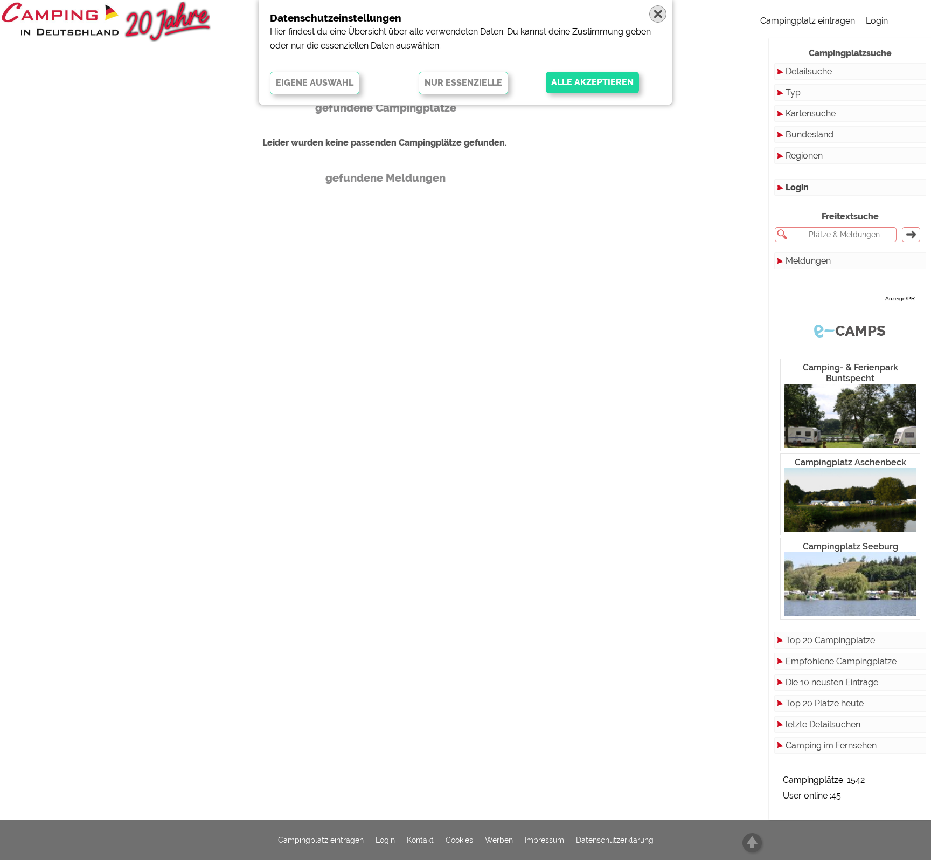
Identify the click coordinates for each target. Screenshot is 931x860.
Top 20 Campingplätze (830, 640)
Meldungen (808, 261)
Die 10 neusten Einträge (832, 682)
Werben (499, 840)
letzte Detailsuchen (823, 724)
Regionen (804, 155)
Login (877, 21)
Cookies (459, 840)
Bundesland (809, 134)
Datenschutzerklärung (615, 840)
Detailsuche (809, 71)
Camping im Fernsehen (831, 745)
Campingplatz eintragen (807, 21)
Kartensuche (811, 113)
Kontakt (420, 840)
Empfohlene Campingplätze (841, 661)
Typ (793, 92)
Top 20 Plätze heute (825, 703)
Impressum (544, 840)
